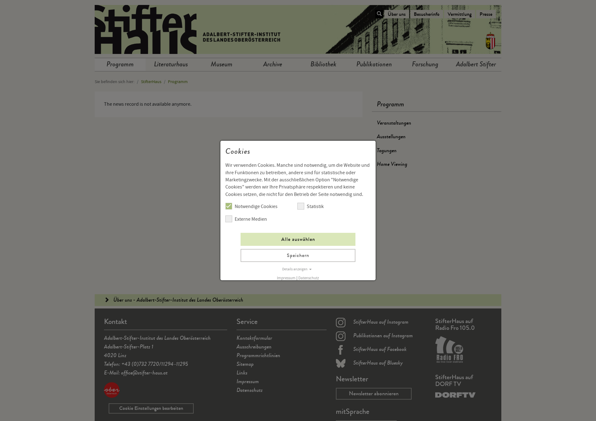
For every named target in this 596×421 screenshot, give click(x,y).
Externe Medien (251, 219)
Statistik (315, 206)
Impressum (286, 278)
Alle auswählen (298, 239)
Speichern (298, 255)
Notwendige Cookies (256, 206)
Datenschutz (308, 278)
